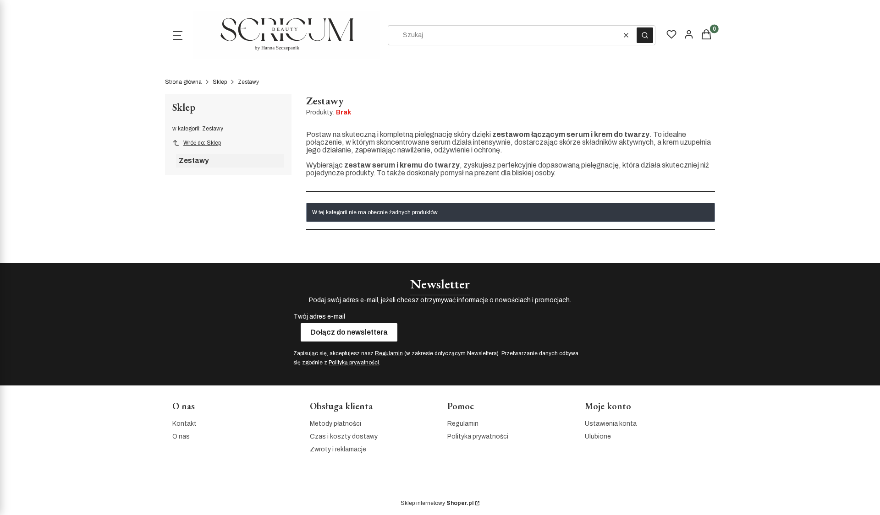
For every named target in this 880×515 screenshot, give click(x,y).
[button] (645, 35)
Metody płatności (335, 423)
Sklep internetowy (437, 503)
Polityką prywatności (354, 362)
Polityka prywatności (477, 436)
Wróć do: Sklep (202, 143)
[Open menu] (177, 35)
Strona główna (183, 82)
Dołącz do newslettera (349, 332)
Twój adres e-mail (319, 316)
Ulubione (598, 436)
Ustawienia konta (611, 423)
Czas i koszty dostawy (344, 436)
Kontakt (184, 423)
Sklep (220, 82)
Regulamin (389, 353)
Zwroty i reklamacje (338, 449)
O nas (181, 436)
